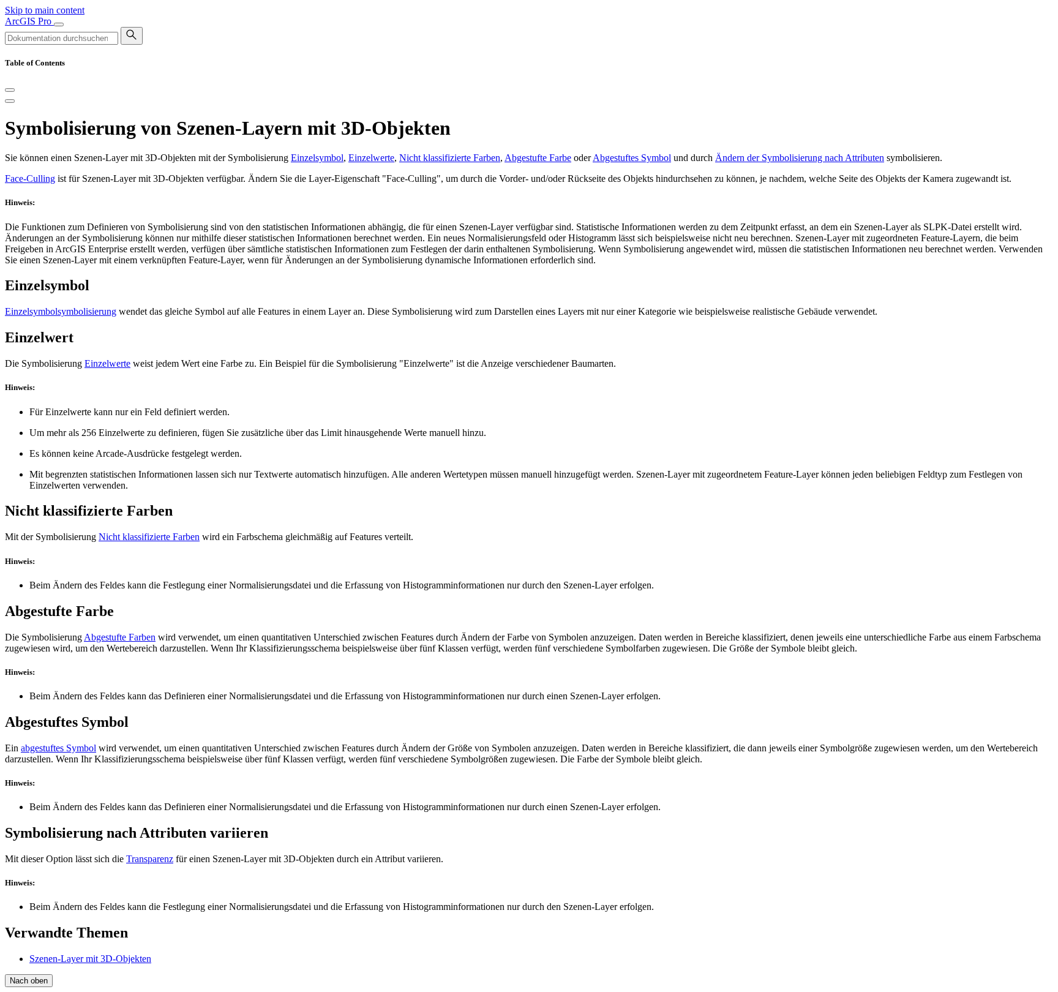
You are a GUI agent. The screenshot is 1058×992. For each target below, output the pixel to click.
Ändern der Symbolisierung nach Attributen (799, 157)
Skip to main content (44, 10)
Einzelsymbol (317, 157)
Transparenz (149, 859)
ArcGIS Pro (29, 21)
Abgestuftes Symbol (632, 157)
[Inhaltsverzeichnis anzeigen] (10, 101)
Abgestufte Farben (120, 637)
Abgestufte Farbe (538, 157)
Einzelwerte (371, 157)
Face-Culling (30, 178)
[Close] (10, 90)
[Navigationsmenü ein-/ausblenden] (59, 24)
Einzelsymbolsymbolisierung (60, 311)
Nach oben (29, 980)
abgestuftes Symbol (58, 748)
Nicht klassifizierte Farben (449, 157)
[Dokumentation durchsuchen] (132, 36)
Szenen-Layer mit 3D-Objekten (90, 958)
